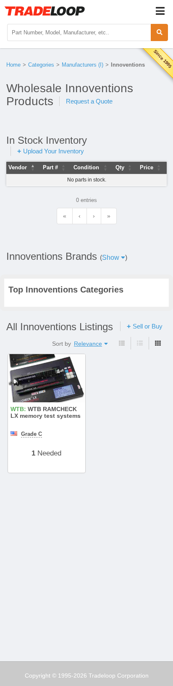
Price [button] (146, 167)
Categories (41, 65)
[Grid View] (158, 343)
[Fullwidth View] (122, 343)
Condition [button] (86, 167)
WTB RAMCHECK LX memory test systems (45, 412)
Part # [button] (50, 167)
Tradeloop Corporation (119, 675)
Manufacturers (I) (82, 65)
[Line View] (140, 343)
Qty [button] (119, 167)
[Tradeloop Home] (44, 11)
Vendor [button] (17, 167)
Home (13, 65)
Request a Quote (89, 101)
